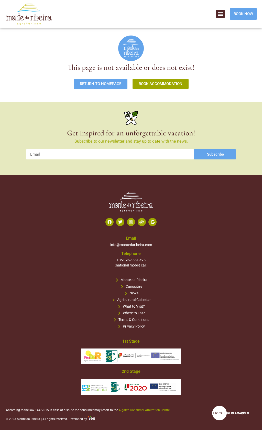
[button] (220, 14)
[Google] (152, 222)
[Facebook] (109, 222)
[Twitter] (120, 222)
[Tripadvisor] (142, 222)
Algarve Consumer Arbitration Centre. (144, 410)
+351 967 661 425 (131, 260)
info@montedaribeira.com (131, 245)
